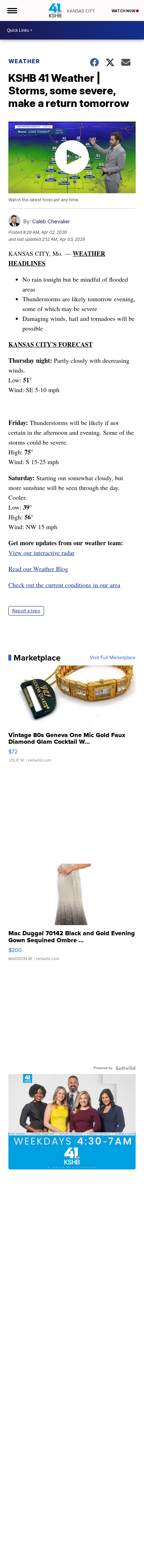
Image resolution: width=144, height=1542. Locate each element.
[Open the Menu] (11, 10)
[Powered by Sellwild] (125, 1068)
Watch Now (123, 11)
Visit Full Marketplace (113, 657)
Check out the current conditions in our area (64, 585)
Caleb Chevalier (51, 221)
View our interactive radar (41, 552)
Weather (24, 61)
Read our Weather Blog (38, 568)
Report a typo (26, 610)
